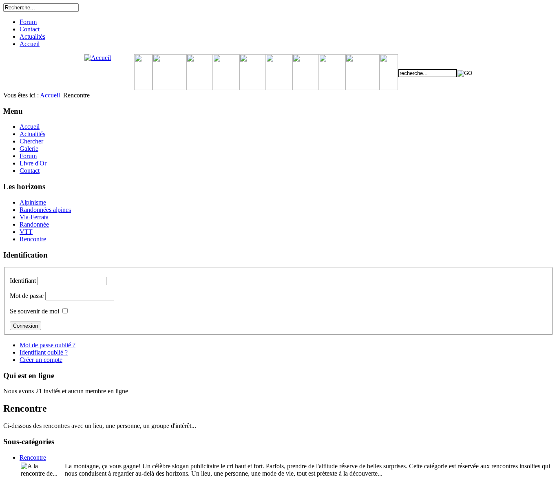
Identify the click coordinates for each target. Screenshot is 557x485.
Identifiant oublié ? (44, 352)
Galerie (29, 148)
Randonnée (34, 224)
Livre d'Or (33, 163)
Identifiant (23, 280)
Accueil (30, 43)
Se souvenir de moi (34, 311)
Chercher (31, 141)
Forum (28, 21)
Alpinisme (33, 202)
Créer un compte (41, 359)
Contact (30, 29)
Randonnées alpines (45, 209)
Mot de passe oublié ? (47, 345)
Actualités (32, 36)
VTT (26, 231)
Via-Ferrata (34, 217)
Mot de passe (27, 295)
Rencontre (33, 239)
